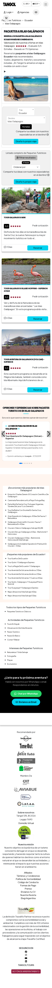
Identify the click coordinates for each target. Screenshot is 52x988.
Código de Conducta (28, 882)
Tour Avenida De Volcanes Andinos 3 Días (24, 570)
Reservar (37, 247)
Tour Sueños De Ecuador (18, 558)
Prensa (28, 888)
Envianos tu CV (28, 891)
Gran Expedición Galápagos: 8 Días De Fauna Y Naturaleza (27, 517)
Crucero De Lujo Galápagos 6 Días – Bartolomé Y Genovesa (28, 533)
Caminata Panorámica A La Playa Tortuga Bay (26, 500)
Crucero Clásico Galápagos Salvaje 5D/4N (25, 528)
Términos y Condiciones (28, 875)
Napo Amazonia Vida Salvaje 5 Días (22, 596)
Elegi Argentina (28, 898)
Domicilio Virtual (26, 823)
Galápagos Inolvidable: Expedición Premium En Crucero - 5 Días (27, 545)
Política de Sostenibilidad (28, 879)
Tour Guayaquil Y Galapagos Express (23, 588)
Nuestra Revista (28, 895)
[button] (3, 434)
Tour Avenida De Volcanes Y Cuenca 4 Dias (25, 578)
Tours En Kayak (13, 624)
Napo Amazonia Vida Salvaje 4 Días (22, 592)
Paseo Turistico (13, 632)
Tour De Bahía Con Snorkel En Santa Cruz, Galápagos (24, 511)
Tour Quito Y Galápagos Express (21, 562)
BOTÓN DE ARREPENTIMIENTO (26, 971)
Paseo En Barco (13, 636)
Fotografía (11, 656)
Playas (10, 660)
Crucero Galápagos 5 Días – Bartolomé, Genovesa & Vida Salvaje (24, 539)
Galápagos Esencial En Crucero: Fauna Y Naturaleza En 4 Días (24, 523)
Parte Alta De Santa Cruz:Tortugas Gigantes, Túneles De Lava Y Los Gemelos (26, 505)
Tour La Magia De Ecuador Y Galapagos (24, 566)
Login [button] (9, 12)
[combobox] (26, 111)
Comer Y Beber (13, 640)
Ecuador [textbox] (23, 113)
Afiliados (28, 872)
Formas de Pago (28, 885)
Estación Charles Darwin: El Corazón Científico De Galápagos (28, 495)
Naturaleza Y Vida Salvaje (17, 652)
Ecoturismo (12, 664)
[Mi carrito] (6, 18)
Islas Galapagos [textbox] (15, 121)
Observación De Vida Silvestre (19, 628)
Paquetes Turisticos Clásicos (19, 611)
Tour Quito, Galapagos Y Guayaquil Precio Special (25, 583)
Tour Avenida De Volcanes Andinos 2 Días (24, 574)
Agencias (24, 12)
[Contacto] (36, 12)
